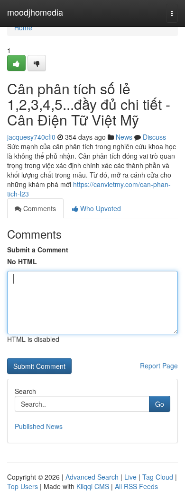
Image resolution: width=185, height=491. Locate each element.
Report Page (159, 365)
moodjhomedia (35, 12)
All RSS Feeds (136, 486)
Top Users (22, 486)
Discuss (154, 137)
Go (159, 404)
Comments (38, 208)
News (124, 137)
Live (130, 477)
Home (23, 27)
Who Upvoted (99, 208)
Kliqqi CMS (92, 486)
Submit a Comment (37, 249)
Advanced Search (92, 477)
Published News (39, 426)
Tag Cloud (157, 477)
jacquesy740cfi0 (31, 137)
